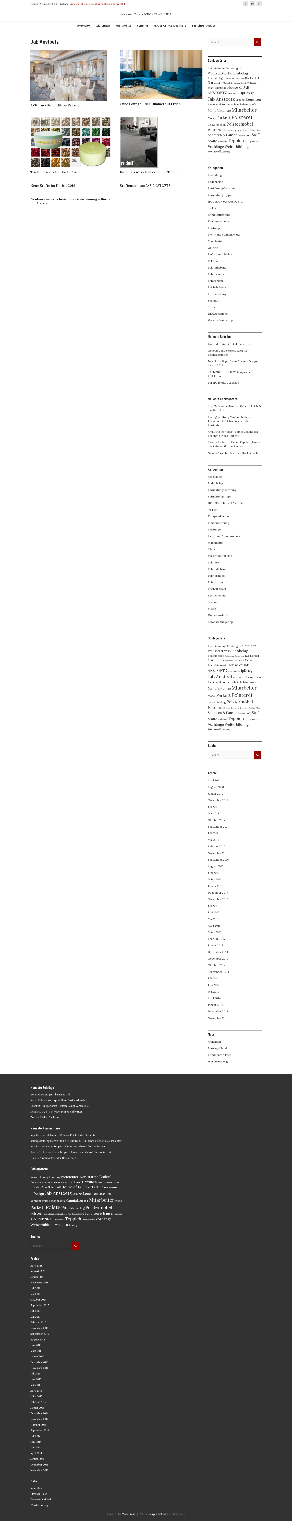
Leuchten (253, 99)
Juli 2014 (213, 978)
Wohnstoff (214, 151)
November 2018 (218, 800)
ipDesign (248, 93)
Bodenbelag (238, 73)
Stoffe (212, 141)
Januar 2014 (215, 1004)
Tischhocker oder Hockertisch (55, 172)
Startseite (83, 25)
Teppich (236, 140)
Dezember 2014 (218, 952)
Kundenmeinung (218, 221)
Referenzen (215, 280)
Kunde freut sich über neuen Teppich (150, 172)
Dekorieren (239, 78)
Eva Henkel (252, 78)
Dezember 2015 (218, 892)
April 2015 (214, 925)
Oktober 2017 (216, 820)
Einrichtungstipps (204, 25)
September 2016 (218, 859)
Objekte (213, 247)
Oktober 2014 (216, 965)
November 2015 (218, 899)
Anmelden (214, 1041)
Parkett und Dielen (220, 254)
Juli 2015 (213, 905)
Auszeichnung (217, 68)
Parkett (223, 117)
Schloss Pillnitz (255, 130)
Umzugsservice (251, 141)
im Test (212, 208)
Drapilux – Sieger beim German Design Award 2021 (60, 1105)
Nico (211, 453)
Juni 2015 (213, 912)
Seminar (142, 25)
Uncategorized (218, 313)
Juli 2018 (213, 806)
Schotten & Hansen (222, 135)
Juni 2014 (214, 985)
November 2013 (218, 1018)
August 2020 (216, 787)
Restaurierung (217, 294)
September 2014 (218, 971)
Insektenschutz (234, 93)
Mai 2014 (213, 991)
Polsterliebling (217, 267)
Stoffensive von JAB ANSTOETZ (145, 185)
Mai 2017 (213, 839)
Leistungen (102, 25)
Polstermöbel (239, 124)
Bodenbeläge (216, 78)
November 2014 (218, 958)
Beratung (232, 68)
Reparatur (244, 130)
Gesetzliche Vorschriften (234, 83)
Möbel (211, 118)
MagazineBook (157, 1514)
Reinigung (235, 130)
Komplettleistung (219, 214)
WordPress (128, 1514)
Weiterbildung (237, 146)
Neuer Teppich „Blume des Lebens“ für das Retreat (75, 1146)
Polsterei (241, 117)
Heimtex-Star (38, 1187)
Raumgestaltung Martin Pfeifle (228, 417)
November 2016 (218, 853)
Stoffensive (222, 141)
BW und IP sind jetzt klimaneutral (229, 344)
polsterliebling (217, 124)
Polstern (214, 130)
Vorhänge (216, 146)
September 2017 (218, 826)
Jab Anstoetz (221, 99)
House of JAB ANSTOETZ (82, 1187)
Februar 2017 (216, 846)
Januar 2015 (215, 945)
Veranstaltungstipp (220, 320)
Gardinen (215, 82)
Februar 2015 (216, 938)
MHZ (229, 111)
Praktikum (226, 130)
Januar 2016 (215, 886)
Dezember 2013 (218, 1011)
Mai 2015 (213, 919)
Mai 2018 (213, 813)
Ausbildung (215, 175)
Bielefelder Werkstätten (80, 1177)
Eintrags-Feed (217, 1048)
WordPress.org (218, 1061)
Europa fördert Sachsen (223, 382)
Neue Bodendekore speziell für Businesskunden (58, 1100)
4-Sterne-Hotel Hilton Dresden (55, 105)
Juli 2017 (213, 833)
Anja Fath (214, 406)
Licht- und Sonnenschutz (224, 104)
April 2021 (214, 780)
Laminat (240, 99)
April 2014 (214, 998)
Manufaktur (123, 25)
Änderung (226, 152)
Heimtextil (220, 87)
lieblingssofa (248, 104)
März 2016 (214, 879)
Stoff (256, 134)
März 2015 (214, 932)
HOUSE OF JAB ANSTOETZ (170, 25)
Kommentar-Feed (220, 1055)
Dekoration (229, 78)
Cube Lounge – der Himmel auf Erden (150, 104)
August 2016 (215, 866)
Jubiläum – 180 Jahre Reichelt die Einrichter (71, 1135)
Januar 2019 (215, 793)
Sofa (248, 135)
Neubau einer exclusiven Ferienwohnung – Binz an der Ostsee (71, 201)
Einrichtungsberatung (222, 188)
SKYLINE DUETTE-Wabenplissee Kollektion (93, 3)
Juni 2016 (213, 872)
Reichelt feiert (217, 287)
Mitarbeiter (244, 110)
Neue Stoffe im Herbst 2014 (52, 185)
